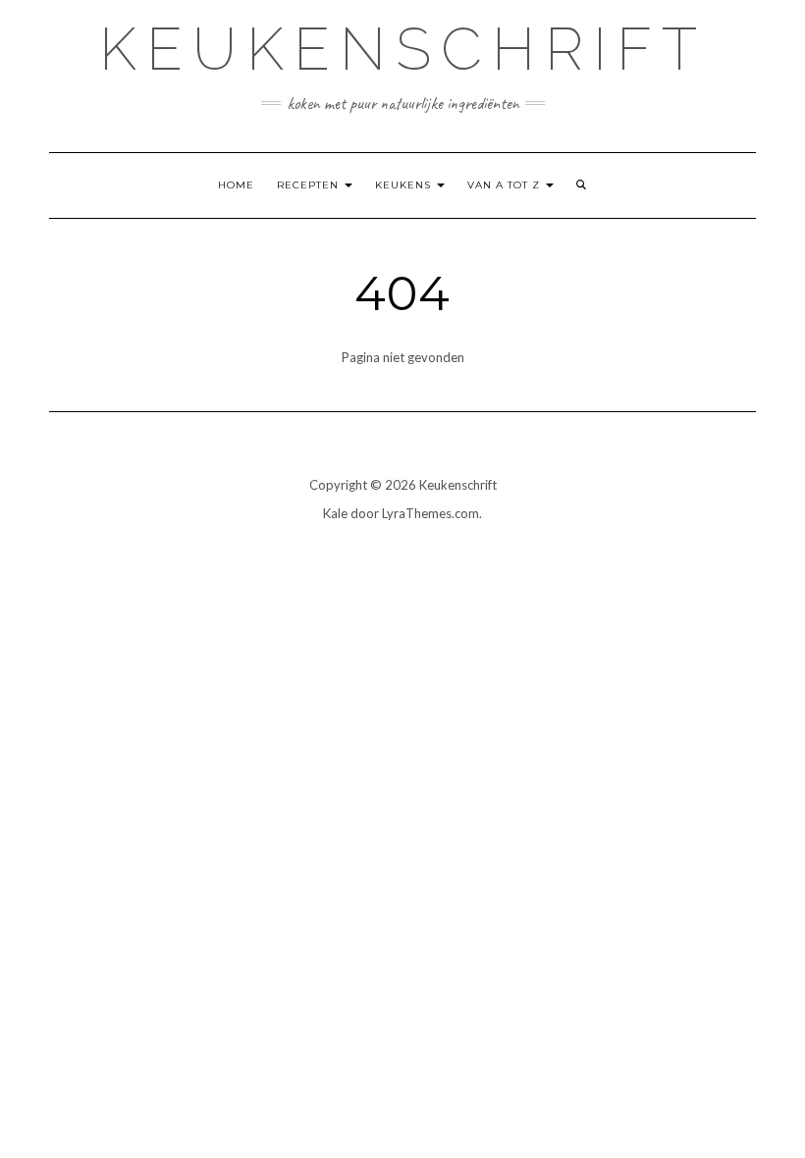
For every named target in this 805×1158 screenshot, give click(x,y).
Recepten (310, 185)
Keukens (405, 185)
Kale (335, 513)
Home (236, 185)
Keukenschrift (403, 49)
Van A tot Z (505, 185)
